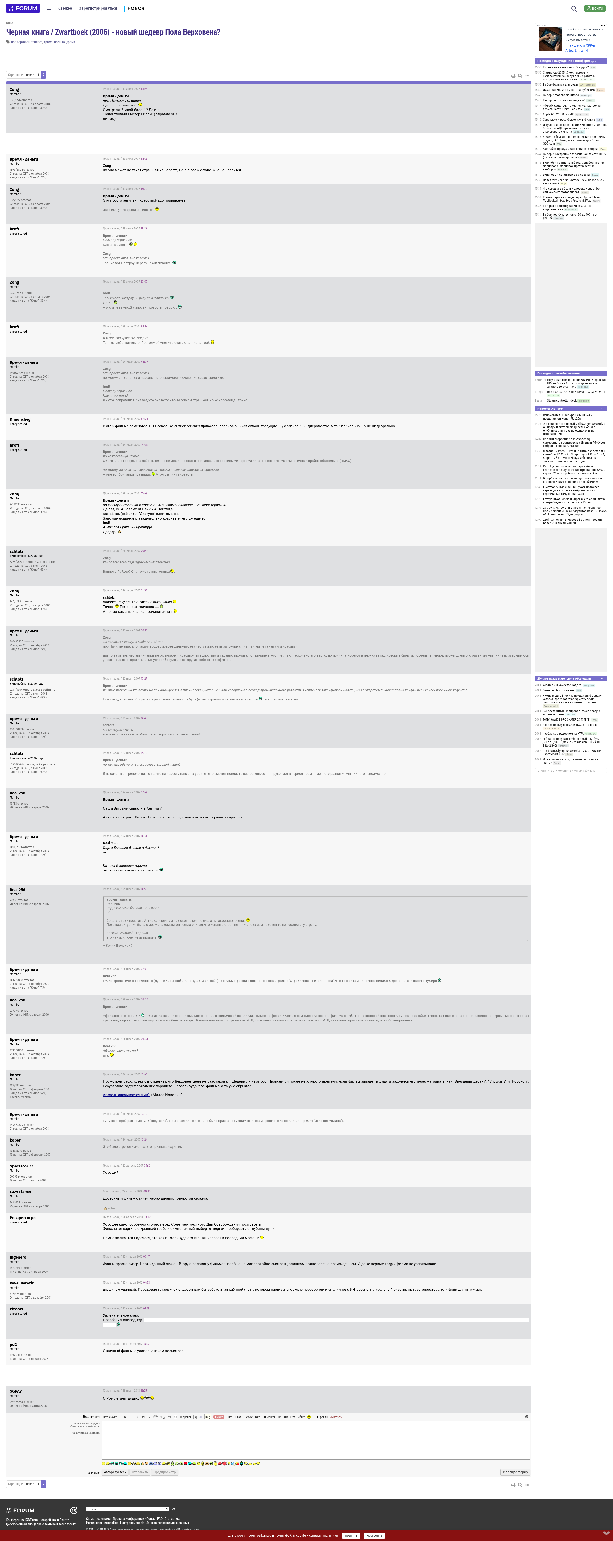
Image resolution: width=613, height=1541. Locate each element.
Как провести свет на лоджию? (564, 100)
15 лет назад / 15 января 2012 (126, 1256)
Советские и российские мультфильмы (569, 119)
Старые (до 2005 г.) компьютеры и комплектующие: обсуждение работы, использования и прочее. (569, 76)
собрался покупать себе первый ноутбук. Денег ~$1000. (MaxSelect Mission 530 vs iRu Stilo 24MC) (572, 742)
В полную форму (515, 1472)
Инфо (509, 89)
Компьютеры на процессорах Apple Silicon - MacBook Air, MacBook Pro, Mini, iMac (572, 199)
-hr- (280, 1417)
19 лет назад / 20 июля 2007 (125, 326)
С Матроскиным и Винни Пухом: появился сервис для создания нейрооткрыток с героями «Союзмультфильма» (571, 490)
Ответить (522, 89)
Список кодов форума (86, 1423)
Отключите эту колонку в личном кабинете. (567, 770)
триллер (36, 42)
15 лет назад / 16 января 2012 (126, 1308)
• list (229, 1417)
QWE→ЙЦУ (297, 1417)
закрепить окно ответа (86, 1432)
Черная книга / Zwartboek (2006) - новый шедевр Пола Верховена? (113, 31)
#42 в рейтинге (45, 562)
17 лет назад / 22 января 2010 (127, 1191)
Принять (351, 1536)
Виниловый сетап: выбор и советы (566, 174)
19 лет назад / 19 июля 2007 (125, 89)
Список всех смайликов (85, 1426)
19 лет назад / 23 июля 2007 (125, 630)
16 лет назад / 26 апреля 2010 (127, 1217)
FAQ (160, 1518)
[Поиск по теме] (520, 76)
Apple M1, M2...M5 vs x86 (558, 114)
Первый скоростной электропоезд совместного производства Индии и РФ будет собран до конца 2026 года (574, 443)
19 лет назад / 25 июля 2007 (125, 889)
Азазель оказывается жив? (126, 1095)
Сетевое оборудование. (559, 690)
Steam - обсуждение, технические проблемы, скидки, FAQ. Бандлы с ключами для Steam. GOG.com (574, 140)
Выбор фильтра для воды (560, 84)
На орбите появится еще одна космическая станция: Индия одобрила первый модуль (573, 480)
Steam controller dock (562, 400)
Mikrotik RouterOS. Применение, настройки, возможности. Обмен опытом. (572, 107)
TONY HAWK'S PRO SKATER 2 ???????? (567, 719)
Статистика (173, 1518)
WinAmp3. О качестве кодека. (562, 685)
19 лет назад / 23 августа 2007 (127, 1165)
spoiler (186, 1417)
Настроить (374, 1536)
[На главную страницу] (23, 8)
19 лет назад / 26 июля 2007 (125, 969)
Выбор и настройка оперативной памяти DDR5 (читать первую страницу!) (574, 155)
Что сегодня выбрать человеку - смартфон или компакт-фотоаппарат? (572, 190)
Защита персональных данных (167, 1522)
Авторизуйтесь (115, 1472)
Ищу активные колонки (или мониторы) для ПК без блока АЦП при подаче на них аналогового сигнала (575, 128)
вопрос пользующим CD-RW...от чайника (570, 725)
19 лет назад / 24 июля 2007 (125, 792)
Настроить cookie (132, 1522)
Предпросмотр (165, 1472)
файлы (324, 1417)
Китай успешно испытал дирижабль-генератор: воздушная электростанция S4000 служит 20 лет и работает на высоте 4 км (574, 470)
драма (48, 42)
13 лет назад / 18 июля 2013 (125, 1390)
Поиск (150, 1518)
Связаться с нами (98, 1518)
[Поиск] (574, 8)
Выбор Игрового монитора (561, 95)
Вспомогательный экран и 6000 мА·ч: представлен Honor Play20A (568, 417)
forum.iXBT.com (177, 1529)
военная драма (64, 42)
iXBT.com (93, 1529)
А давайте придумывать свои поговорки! (570, 149)
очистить (336, 1417)
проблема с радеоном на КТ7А (563, 733)
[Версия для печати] (513, 76)
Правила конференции (128, 1518)
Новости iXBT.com (550, 408)
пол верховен (20, 42)
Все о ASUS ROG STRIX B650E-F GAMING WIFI (576, 392)
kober (111, 1208)
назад (30, 75)
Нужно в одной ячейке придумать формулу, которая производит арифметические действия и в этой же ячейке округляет (572, 699)
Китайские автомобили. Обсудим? (566, 67)
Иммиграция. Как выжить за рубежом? (569, 90)
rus (286, 1417)
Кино (9, 23)
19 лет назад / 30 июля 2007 (125, 1074)
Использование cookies (102, 1522)
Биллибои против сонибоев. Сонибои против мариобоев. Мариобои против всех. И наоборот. (573, 166)
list (238, 1417)
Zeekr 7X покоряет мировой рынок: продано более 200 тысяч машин (572, 521)
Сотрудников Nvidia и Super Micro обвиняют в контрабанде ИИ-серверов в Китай (574, 500)
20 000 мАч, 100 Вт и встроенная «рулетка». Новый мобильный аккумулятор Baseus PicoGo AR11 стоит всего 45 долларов (575, 511)
